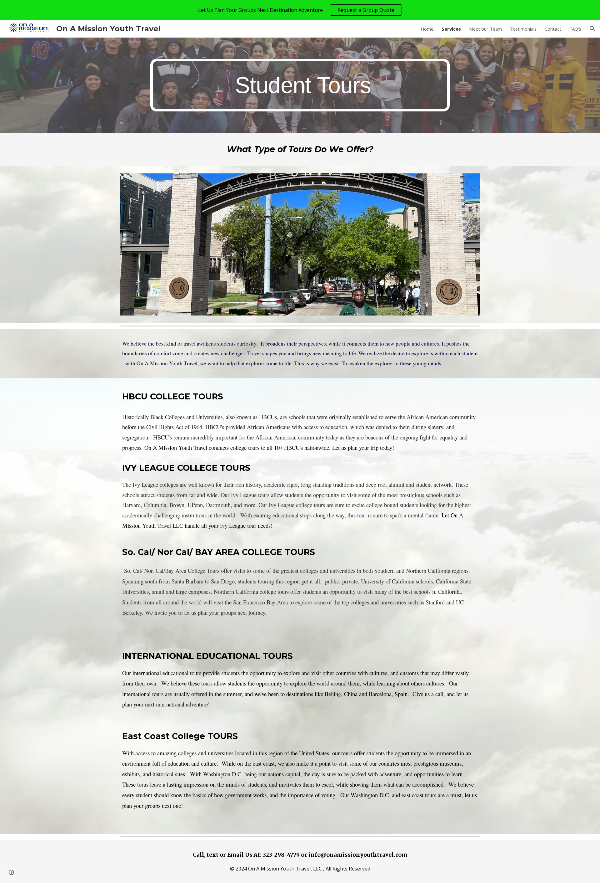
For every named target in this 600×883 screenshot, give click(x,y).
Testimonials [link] (523, 29)
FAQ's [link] (575, 29)
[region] (300, 10)
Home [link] (427, 29)
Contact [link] (553, 29)
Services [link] (451, 29)
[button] (592, 28)
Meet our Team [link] (485, 29)
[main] (299, 85)
